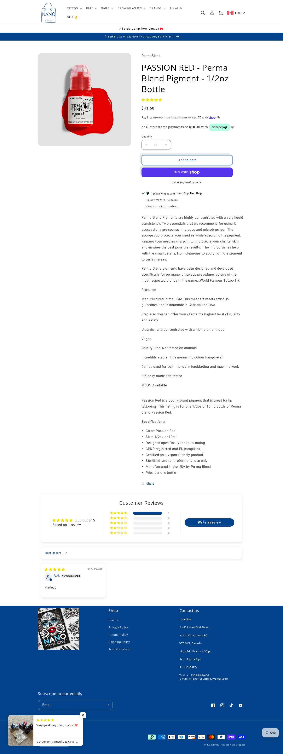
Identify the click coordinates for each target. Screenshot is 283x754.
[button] (74, 8)
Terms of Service (120, 649)
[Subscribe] (107, 705)
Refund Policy (118, 634)
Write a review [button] (209, 522)
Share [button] (150, 483)
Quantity (147, 136)
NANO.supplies (221, 745)
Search (113, 620)
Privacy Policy (118, 627)
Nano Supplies (237, 745)
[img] (55, 569)
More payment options (187, 182)
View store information (162, 206)
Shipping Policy (119, 642)
